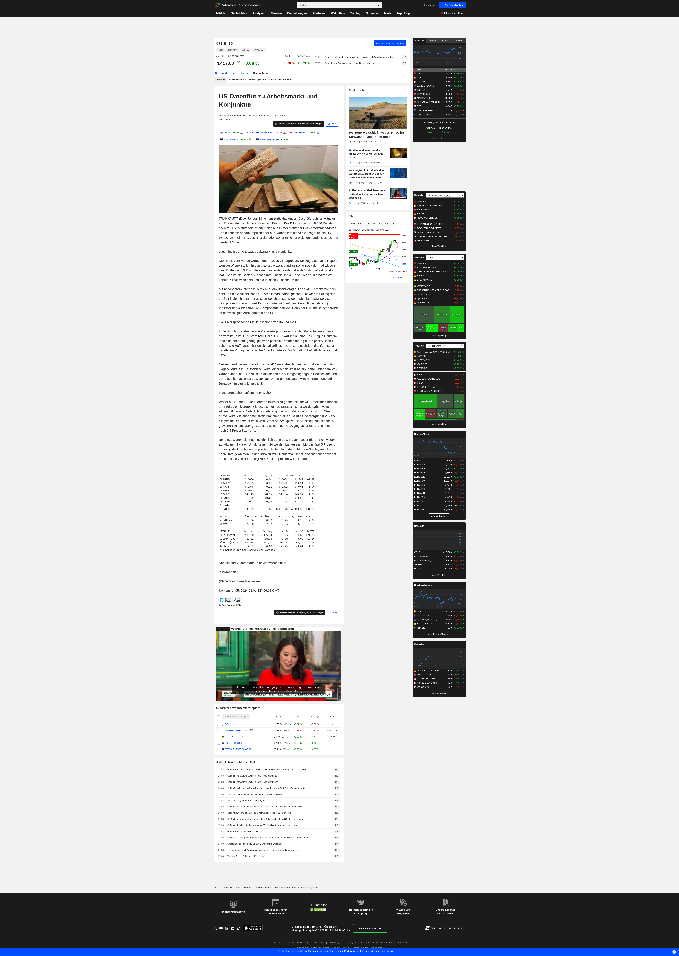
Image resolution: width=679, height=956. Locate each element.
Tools (387, 13)
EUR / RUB (419, 472)
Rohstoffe (419, 526)
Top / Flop (403, 13)
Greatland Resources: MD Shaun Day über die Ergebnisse (255, 844)
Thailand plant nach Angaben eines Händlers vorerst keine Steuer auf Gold (263, 850)
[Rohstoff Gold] (241, 132)
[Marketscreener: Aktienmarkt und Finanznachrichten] (238, 5)
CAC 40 (421, 81)
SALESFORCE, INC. (427, 209)
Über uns (319, 942)
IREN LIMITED (424, 240)
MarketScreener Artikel (281, 80)
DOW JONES (423, 94)
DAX (419, 69)
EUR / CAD (419, 489)
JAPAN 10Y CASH (426, 679)
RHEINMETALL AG (426, 302)
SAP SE (421, 214)
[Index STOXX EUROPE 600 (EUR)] (255, 749)
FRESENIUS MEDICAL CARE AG (433, 290)
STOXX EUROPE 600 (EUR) (238, 749)
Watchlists (338, 13)
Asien (459, 40)
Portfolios (319, 13)
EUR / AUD (419, 493)
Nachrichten (239, 13)
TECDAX (421, 73)
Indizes (420, 40)
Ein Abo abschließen (452, 5)
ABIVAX (421, 374)
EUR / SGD (419, 505)
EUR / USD (419, 460)
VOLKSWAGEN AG (426, 267)
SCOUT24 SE (423, 294)
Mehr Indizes (439, 138)
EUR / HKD (419, 501)
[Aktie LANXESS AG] (317, 132)
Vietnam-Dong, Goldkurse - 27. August (245, 856)
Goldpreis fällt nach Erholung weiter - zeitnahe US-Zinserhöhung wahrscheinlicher (360, 57)
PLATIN (418, 568)
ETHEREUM (423, 615)
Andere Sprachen (257, 80)
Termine (276, 13)
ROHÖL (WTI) (421, 556)
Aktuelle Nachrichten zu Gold (236, 762)
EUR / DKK (419, 485)
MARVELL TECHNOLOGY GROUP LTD (435, 236)
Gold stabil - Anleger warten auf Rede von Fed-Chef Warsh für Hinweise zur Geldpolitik (269, 837)
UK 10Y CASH (424, 687)
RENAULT (422, 368)
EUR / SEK (419, 477)
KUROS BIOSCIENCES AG (430, 224)
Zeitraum (377, 223)
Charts (244, 73)
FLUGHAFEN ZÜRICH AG (429, 391)
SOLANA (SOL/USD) (427, 619)
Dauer (352, 223)
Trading (355, 13)
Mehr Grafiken (398, 277)
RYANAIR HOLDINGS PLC (430, 205)
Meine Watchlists (439, 246)
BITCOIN (421, 611)
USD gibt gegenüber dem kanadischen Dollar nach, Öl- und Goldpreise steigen (265, 819)
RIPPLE (421, 628)
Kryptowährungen (423, 585)
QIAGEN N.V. (423, 298)
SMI (419, 77)
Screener (372, 13)
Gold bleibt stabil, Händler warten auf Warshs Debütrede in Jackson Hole (262, 825)
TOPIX (420, 106)
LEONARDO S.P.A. (426, 387)
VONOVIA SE (423, 286)
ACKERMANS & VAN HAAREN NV (434, 352)
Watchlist (419, 195)
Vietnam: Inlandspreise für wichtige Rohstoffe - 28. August (255, 794)
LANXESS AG (231, 737)
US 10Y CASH (424, 674)
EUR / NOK (419, 481)
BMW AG (421, 201)
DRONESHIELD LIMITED (429, 228)
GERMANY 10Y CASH (428, 670)
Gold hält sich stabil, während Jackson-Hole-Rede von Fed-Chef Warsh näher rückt (267, 788)
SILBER (418, 564)
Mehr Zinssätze (439, 693)
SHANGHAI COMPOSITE (429, 102)
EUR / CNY (419, 497)
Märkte (220, 13)
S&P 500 (421, 90)
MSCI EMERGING (425, 110)
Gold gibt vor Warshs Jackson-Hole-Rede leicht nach (350, 63)
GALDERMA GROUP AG (236, 730)
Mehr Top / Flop (439, 335)
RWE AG (421, 275)
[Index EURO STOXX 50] (250, 139)
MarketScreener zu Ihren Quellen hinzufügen (300, 124)
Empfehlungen (297, 13)
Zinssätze (419, 644)
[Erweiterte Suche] (378, 5)
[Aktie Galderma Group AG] (284, 132)
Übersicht (221, 73)
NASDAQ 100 (423, 98)
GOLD (224, 43)
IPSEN (420, 383)
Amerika (446, 40)
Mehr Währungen (439, 516)
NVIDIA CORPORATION (428, 232)
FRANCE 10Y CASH (427, 683)
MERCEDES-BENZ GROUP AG (432, 271)
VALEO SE (422, 364)
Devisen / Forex (422, 434)
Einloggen (429, 5)
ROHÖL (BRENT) (422, 560)
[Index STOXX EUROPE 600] (290, 139)
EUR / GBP (419, 464)
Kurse (233, 73)
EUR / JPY (419, 509)
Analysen (259, 13)
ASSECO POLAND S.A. (428, 379)
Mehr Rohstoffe (439, 575)
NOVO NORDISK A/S (427, 218)
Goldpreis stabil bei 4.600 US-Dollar (244, 831)
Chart (352, 216)
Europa (432, 40)
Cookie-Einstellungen (299, 942)
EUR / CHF (419, 468)
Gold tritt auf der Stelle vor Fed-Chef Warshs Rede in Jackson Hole (259, 813)
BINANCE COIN (425, 623)
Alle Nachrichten (237, 80)
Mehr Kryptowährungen (439, 634)
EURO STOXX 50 (233, 743)
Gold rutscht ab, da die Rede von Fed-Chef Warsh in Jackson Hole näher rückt (264, 807)
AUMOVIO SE (423, 360)
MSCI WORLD (424, 114)
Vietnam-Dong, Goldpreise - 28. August (246, 800)
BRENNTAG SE (424, 280)
